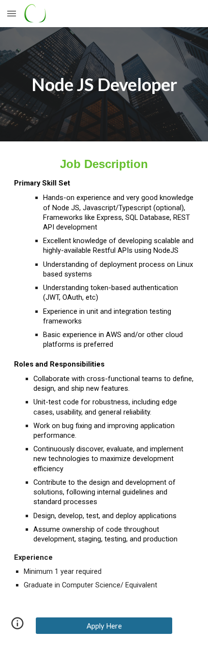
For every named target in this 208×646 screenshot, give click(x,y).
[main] (104, 84)
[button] (11, 13)
